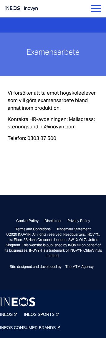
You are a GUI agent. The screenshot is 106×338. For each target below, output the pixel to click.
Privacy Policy (78, 221)
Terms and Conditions (33, 229)
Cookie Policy (27, 221)
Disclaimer (53, 221)
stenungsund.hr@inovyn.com (42, 126)
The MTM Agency (79, 266)
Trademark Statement (74, 229)
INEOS (6, 314)
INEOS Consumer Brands (28, 327)
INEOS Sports (39, 314)
